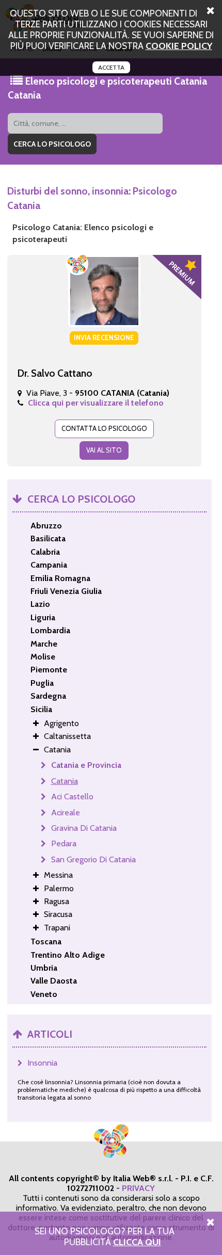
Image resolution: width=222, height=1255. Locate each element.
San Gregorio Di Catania (93, 859)
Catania (64, 781)
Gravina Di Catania (84, 828)
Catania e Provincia (86, 765)
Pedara (63, 843)
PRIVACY (138, 1188)
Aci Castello (72, 796)
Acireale (65, 812)
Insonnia (42, 1063)
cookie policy (179, 45)
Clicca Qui (137, 1241)
